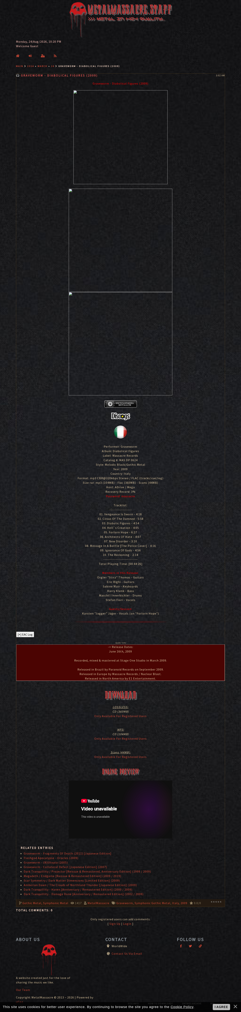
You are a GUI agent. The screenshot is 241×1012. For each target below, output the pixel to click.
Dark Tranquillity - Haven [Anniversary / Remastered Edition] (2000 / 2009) (78, 889)
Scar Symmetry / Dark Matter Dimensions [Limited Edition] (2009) (72, 880)
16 (52, 66)
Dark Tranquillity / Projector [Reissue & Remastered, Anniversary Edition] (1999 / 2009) (87, 871)
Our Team (23, 990)
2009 (184, 903)
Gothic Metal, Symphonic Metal (45, 903)
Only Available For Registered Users (120, 716)
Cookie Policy (182, 1007)
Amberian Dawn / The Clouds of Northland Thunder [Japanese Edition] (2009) (80, 885)
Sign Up (114, 924)
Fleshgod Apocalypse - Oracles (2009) (51, 858)
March (42, 66)
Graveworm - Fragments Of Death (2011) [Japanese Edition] (67, 853)
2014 (30, 66)
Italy (175, 903)
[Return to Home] (18, 56)
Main (19, 66)
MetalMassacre (98, 903)
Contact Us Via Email (127, 953)
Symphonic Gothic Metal (152, 903)
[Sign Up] (30, 56)
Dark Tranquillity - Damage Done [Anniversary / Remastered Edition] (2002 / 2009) (83, 894)
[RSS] (55, 56)
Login (127, 924)
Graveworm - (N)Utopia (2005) (46, 862)
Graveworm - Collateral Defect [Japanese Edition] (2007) (65, 867)
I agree (221, 1007)
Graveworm (124, 903)
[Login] (43, 56)
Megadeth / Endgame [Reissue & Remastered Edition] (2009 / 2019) (72, 876)
